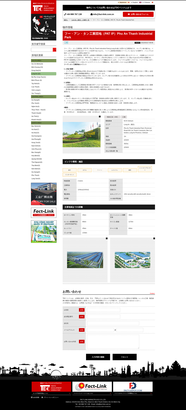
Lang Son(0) (36, 178)
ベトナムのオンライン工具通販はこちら (125, 393)
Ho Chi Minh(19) (37, 64)
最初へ (66, 20)
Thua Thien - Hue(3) (38, 110)
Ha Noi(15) (35, 133)
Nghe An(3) (35, 106)
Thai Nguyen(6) (37, 162)
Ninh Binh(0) (36, 169)
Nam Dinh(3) (36, 146)
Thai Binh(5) (36, 165)
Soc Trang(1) (36, 93)
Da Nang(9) (36, 100)
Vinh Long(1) (36, 90)
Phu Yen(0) (35, 103)
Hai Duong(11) (37, 136)
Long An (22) (36, 74)
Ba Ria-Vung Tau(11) (39, 77)
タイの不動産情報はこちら (40, 393)
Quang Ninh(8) (37, 159)
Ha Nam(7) (35, 129)
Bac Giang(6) (36, 152)
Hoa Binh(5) (36, 156)
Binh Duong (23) (37, 67)
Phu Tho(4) (35, 175)
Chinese (147, 2)
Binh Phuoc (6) (37, 80)
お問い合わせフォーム (139, 14)
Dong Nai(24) (36, 70)
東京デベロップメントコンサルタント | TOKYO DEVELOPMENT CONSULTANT (43, 7)
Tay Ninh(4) (35, 83)
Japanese (122, 2)
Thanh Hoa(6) (36, 113)
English (135, 2)
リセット (124, 357)
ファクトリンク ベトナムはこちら (83, 393)
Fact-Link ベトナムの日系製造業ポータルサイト (43, 213)
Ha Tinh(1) (35, 116)
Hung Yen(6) (36, 142)
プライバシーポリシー (51, 397)
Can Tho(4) (35, 87)
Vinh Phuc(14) (36, 149)
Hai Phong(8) (36, 139)
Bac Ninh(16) (36, 126)
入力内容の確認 (98, 357)
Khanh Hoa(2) (36, 119)
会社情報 (36, 397)
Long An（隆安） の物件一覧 (80, 20)
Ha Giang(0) (36, 172)
